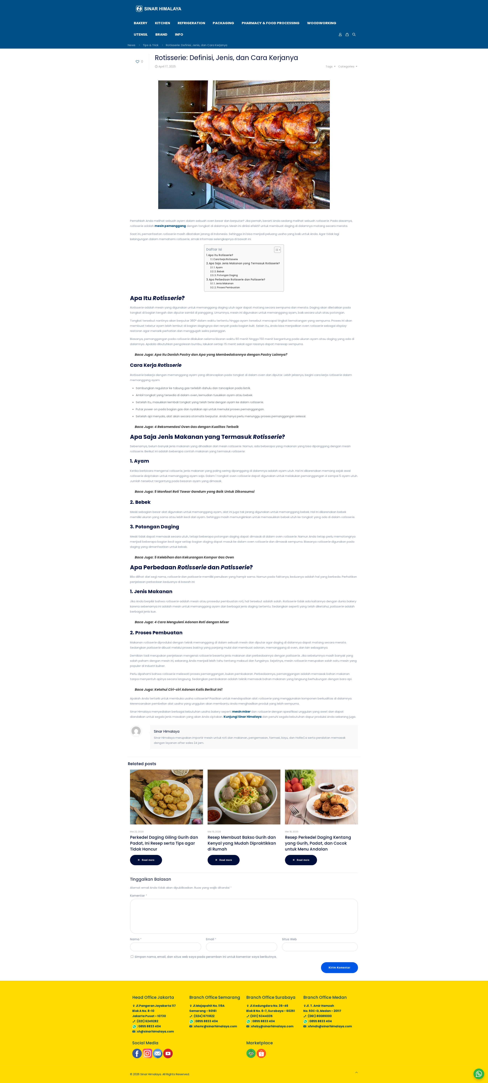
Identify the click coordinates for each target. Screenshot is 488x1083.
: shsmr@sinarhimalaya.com (214, 1026)
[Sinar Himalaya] (158, 8)
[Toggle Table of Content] (275, 250)
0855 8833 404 (149, 1026)
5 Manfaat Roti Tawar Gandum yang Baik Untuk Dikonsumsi (204, 491)
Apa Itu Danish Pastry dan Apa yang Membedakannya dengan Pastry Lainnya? (220, 354)
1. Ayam (218, 267)
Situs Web (289, 939)
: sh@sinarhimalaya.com (154, 1031)
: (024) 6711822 (203, 1016)
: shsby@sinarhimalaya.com (271, 1026)
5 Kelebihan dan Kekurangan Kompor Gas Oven (194, 557)
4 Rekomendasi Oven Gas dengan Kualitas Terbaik (196, 427)
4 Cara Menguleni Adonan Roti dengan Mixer (191, 622)
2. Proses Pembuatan (227, 287)
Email (211, 939)
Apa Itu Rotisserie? (220, 255)
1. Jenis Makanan (224, 283)
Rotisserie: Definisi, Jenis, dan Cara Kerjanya (196, 45)
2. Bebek (219, 271)
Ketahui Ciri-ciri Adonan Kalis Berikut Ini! (188, 689)
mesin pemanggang (170, 226)
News (131, 45)
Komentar (138, 896)
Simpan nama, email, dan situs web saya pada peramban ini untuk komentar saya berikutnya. (206, 957)
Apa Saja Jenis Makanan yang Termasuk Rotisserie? (244, 263)
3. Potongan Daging (226, 275)
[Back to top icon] (356, 1072)
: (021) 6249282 (146, 1021)
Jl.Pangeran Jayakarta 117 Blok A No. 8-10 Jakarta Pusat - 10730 (154, 1011)
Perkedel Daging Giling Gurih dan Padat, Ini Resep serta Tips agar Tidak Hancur (164, 843)
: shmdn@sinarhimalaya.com (329, 1026)
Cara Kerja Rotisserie (225, 259)
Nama (136, 939)
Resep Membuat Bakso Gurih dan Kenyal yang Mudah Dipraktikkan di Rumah (242, 843)
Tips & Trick (150, 45)
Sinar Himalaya (166, 731)
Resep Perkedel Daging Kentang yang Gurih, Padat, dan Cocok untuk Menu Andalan (318, 843)
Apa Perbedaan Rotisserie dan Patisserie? (237, 279)
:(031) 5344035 (261, 1016)
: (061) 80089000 (319, 1016)
